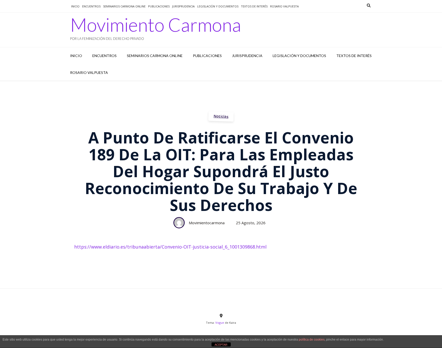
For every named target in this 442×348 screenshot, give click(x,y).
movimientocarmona (207, 222)
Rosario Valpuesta (284, 6)
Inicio (75, 6)
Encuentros (91, 6)
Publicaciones (159, 6)
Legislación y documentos (217, 6)
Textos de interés (254, 6)
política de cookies (312, 339)
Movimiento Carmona (155, 24)
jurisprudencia (183, 6)
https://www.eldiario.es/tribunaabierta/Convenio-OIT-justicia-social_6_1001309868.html (170, 247)
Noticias (221, 116)
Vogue (219, 322)
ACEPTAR (221, 344)
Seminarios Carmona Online (124, 6)
